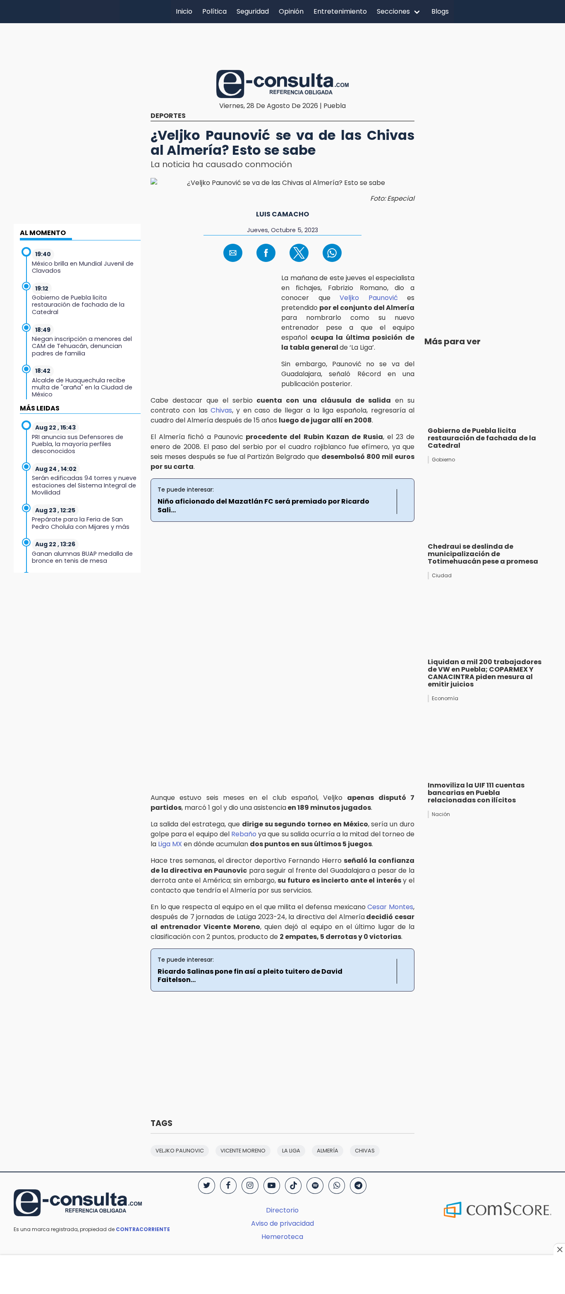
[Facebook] (228, 1185)
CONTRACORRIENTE (143, 1229)
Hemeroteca (282, 1236)
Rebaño (243, 834)
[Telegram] (358, 1185)
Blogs (440, 11)
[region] (282, 45)
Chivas (221, 410)
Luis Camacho (282, 214)
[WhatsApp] (336, 1185)
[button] (232, 253)
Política (214, 11)
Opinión (291, 11)
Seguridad (253, 11)
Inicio (184, 11)
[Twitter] (206, 1185)
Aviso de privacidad (282, 1223)
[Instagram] (250, 1185)
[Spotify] (314, 1185)
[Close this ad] (559, 1249)
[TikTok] (293, 1185)
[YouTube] (271, 1185)
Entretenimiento (340, 11)
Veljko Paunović (369, 297)
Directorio (282, 1210)
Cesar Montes (390, 907)
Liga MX (171, 844)
